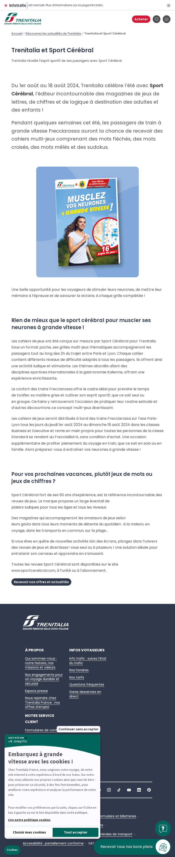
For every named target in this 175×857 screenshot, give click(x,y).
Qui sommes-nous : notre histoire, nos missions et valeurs (41, 663)
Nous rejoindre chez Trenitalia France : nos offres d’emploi (42, 702)
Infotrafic (17, 5)
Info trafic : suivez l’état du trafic (87, 660)
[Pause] (168, 5)
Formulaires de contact (43, 730)
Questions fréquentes (86, 684)
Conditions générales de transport (105, 834)
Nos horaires (79, 670)
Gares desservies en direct (85, 694)
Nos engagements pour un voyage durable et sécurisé (44, 679)
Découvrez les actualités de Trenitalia (53, 33)
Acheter (141, 19)
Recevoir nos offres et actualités (41, 582)
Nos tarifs (76, 677)
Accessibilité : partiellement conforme (53, 843)
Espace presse (36, 691)
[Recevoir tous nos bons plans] (163, 849)
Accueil (16, 33)
